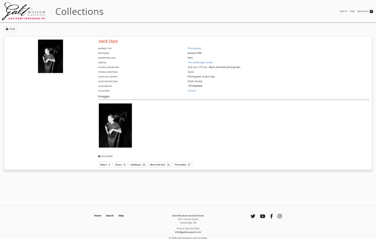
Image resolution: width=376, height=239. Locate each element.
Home (97, 215)
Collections (79, 11)
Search (343, 11)
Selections (364, 11)
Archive (192, 90)
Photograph (194, 48)
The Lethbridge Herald (200, 62)
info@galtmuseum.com (188, 232)
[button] (120, 164)
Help (352, 11)
